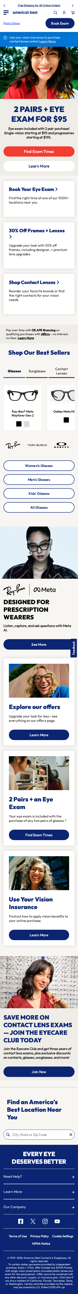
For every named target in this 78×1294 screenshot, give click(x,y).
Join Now (39, 1072)
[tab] (14, 371)
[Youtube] (57, 1221)
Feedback (74, 648)
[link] (25, 12)
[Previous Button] (4, 4)
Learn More (39, 166)
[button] (11, 23)
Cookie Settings (62, 1236)
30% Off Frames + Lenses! (49, 5)
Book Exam (60, 23)
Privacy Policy (39, 1236)
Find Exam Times (39, 151)
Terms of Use (18, 1236)
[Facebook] (20, 1221)
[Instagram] (45, 1221)
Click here (65, 1277)
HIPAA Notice (41, 1244)
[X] (33, 1221)
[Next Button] (73, 4)
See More (38, 644)
